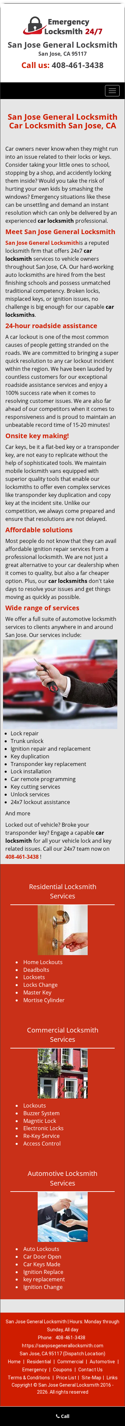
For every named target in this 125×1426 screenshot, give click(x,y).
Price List (66, 1377)
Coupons (62, 1369)
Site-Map (91, 1377)
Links (112, 1377)
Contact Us (90, 1369)
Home (14, 1361)
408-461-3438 (78, 64)
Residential (39, 1361)
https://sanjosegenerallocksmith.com (62, 1345)
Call (64, 1416)
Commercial (70, 1361)
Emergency (34, 1369)
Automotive (102, 1361)
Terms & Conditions (29, 1377)
